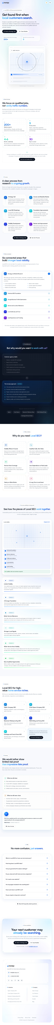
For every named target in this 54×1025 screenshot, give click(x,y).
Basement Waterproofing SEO (14, 996)
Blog (33, 1001)
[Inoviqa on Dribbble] (21, 980)
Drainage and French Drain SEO (15, 1001)
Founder (34, 998)
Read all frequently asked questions (28, 903)
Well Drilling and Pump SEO (13, 998)
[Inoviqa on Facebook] (8, 980)
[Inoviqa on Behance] (18, 980)
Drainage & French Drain (27, 415)
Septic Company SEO (12, 990)
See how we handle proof (26, 159)
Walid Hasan (7, 822)
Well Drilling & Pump (41, 412)
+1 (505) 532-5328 (14, 976)
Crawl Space (17, 412)
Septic (9, 412)
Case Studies (24, 31)
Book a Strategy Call (10, 31)
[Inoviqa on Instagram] (15, 980)
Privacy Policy (20, 1017)
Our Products (35, 993)
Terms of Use (27, 1017)
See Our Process (36, 237)
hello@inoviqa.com (33, 946)
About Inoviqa (10, 826)
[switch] (46, 2)
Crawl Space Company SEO (14, 993)
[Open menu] (50, 2)
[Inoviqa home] (5, 3)
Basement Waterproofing (28, 412)
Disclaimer (34, 1017)
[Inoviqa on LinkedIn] (11, 980)
